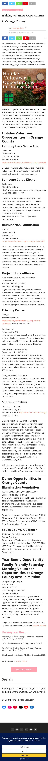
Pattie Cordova (17, 28)
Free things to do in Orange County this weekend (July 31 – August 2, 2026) (22, 638)
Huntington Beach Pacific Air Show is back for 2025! (23, 655)
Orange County (21, 661)
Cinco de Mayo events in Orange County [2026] (22, 643)
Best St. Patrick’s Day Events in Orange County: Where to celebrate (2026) (21, 649)
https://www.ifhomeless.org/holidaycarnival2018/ (23, 241)
